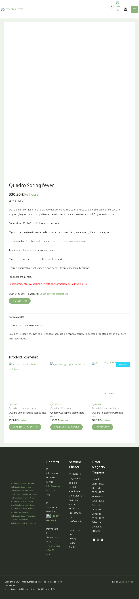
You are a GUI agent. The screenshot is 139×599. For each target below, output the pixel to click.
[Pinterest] (102, 540)
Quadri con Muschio (28, 523)
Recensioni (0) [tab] (16, 317)
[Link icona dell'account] (125, 9)
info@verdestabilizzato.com (53, 490)
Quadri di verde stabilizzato (53, 294)
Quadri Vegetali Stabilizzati (21, 494)
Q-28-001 (55, 404)
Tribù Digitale (128, 582)
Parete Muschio (27, 491)
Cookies (73, 547)
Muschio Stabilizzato (19, 483)
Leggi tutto (102, 427)
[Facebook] (94, 540)
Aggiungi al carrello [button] (25, 427)
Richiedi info (19, 301)
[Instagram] (98, 540)
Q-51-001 (14, 404)
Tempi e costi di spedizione (75, 486)
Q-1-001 (109, 384)
